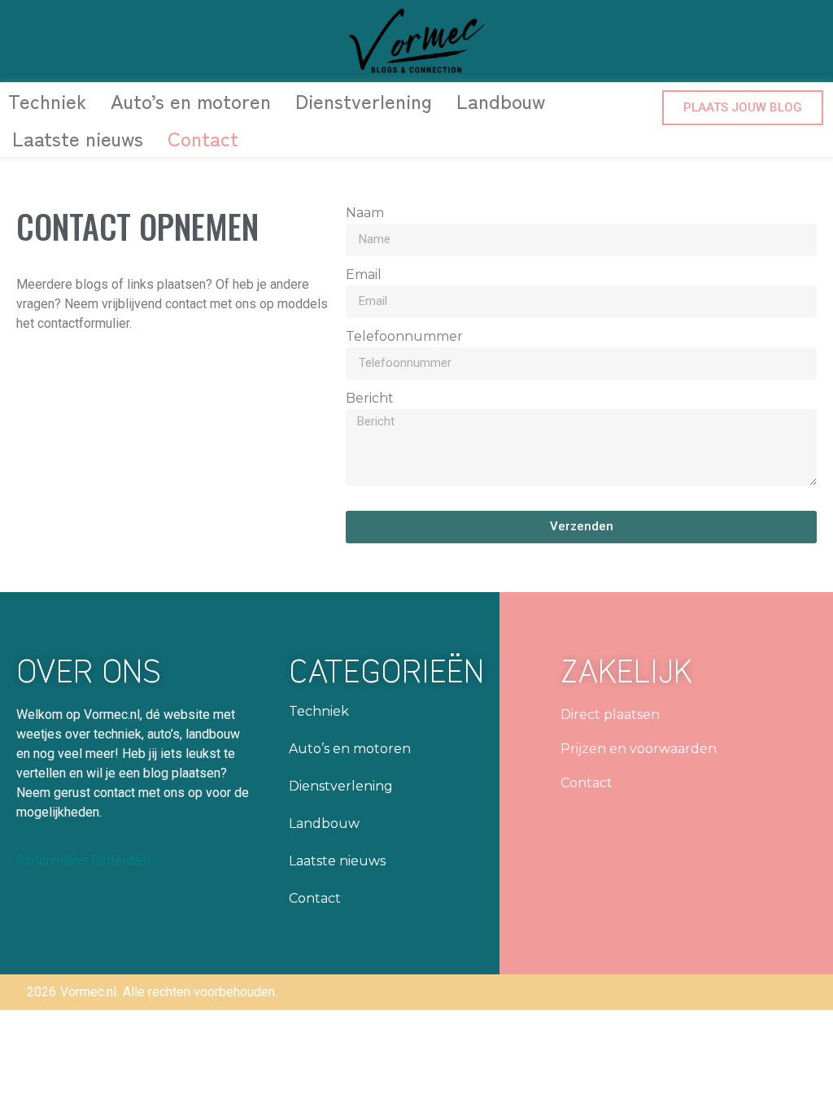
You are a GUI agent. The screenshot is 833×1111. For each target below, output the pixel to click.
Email (364, 275)
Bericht (370, 399)
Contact (203, 138)
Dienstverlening (363, 100)
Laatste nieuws (77, 138)
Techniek (47, 100)
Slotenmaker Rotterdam (83, 860)
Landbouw (500, 100)
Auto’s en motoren (191, 100)
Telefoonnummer (404, 337)
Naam (365, 213)
